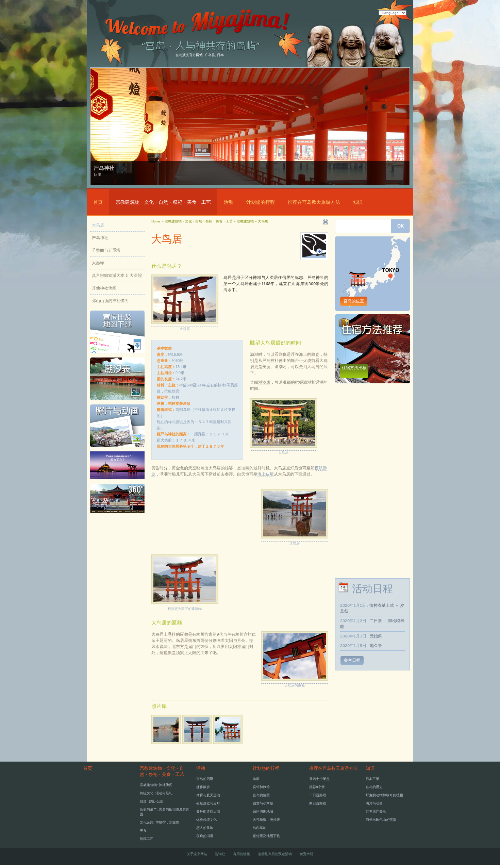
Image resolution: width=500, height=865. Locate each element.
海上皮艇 (265, 474)
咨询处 (220, 854)
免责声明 (306, 854)
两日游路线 (317, 803)
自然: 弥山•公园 (152, 801)
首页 (98, 202)
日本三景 (372, 779)
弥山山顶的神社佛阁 (110, 300)
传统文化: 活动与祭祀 (156, 793)
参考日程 (352, 660)
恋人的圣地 (204, 828)
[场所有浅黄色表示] (314, 256)
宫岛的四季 (204, 779)
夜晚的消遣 (204, 836)
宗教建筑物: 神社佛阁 (156, 785)
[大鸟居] (197, 744)
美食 (143, 830)
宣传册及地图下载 (266, 836)
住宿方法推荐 (354, 367)
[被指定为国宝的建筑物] (184, 604)
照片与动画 (374, 803)
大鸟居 (98, 225)
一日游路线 (317, 795)
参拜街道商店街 (208, 811)
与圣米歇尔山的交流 (381, 819)
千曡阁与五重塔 (106, 250)
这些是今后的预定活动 (275, 854)
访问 (256, 779)
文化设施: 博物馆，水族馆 (159, 822)
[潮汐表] (117, 402)
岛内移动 (259, 828)
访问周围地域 (263, 811)
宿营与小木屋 (263, 803)
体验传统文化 (206, 819)
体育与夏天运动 (208, 795)
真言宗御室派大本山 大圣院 (117, 275)
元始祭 (376, 636)
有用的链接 (241, 854)
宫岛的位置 (354, 301)
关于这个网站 (197, 854)
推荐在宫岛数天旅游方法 (314, 202)
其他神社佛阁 (104, 288)
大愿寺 (98, 263)
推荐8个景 (317, 787)
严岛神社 (100, 237)
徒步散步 (203, 787)
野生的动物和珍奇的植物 (384, 795)
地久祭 (376, 645)
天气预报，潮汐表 (266, 819)
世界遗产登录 (376, 811)
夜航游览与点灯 (208, 803)
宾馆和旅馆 (261, 787)
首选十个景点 (319, 779)
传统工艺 (146, 839)
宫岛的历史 (374, 787)
